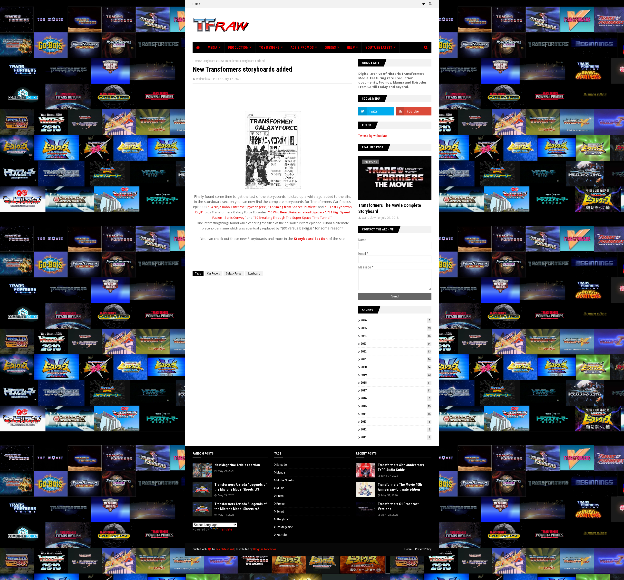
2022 (395, 351)
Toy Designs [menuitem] (269, 47)
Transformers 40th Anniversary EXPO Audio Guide (401, 467)
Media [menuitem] (212, 47)
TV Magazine (284, 527)
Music (280, 488)
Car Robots (213, 273)
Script (280, 511)
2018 (395, 382)
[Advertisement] (342, 25)
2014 (395, 414)
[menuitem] (198, 47)
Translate (225, 529)
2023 (395, 343)
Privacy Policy (423, 549)
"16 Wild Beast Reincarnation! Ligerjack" (296, 212)
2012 (395, 429)
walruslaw (203, 79)
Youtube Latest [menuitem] (378, 47)
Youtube (281, 535)
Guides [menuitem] (330, 47)
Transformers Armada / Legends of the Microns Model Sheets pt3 (240, 487)
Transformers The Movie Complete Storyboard (389, 208)
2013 (395, 421)
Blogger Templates (264, 549)
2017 (395, 390)
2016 (395, 398)
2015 (395, 406)
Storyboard (209, 61)
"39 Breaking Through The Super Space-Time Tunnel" (292, 217)
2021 (395, 359)
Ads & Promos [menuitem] (302, 47)
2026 (395, 320)
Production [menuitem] (238, 47)
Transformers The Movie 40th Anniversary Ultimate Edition (400, 487)
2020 (395, 367)
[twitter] (423, 4)
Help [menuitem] (351, 47)
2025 (395, 328)
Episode (281, 464)
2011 (395, 437)
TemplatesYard (224, 549)
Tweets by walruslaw (372, 136)
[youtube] (429, 4)
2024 (395, 336)
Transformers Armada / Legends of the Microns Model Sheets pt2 (240, 506)
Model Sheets (285, 480)
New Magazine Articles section (237, 465)
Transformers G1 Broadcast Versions (398, 506)
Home (196, 4)
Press (279, 496)
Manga (280, 472)
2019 (395, 375)
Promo (280, 503)
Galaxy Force (233, 273)
